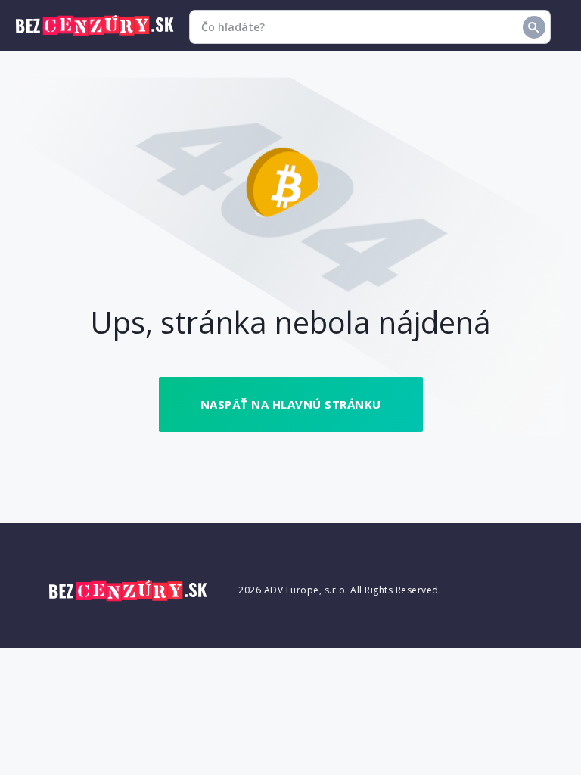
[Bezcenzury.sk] (94, 25)
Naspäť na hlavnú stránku (290, 404)
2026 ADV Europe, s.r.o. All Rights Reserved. (339, 590)
